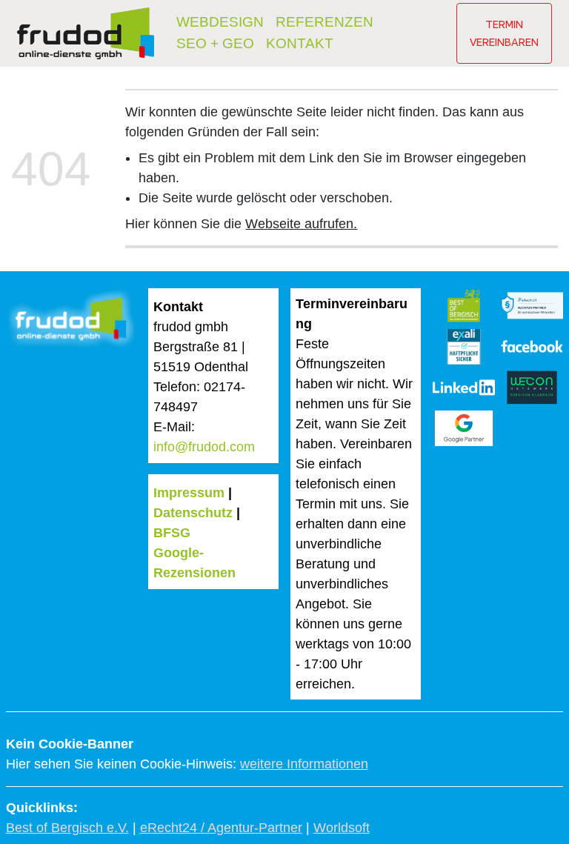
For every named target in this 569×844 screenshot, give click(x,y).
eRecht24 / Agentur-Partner (221, 827)
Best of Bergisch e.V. (67, 827)
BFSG (171, 532)
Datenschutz (193, 512)
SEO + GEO (215, 43)
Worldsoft (341, 827)
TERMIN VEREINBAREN (504, 33)
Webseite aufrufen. (301, 223)
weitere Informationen (304, 764)
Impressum (188, 492)
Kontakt (299, 43)
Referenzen (324, 22)
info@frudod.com (204, 446)
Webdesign (220, 22)
